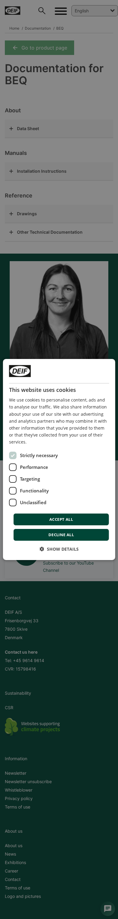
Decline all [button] (61, 534)
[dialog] (59, 459)
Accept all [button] (61, 519)
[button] (59, 549)
